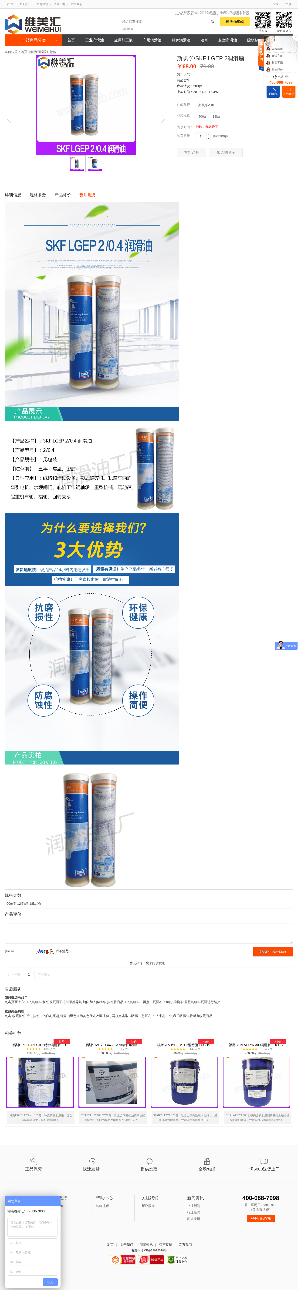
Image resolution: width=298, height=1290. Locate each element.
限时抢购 (49, 52)
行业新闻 (193, 1212)
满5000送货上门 (264, 1169)
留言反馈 (59, 4)
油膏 (204, 40)
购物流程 (102, 1206)
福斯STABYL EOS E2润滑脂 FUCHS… (185, 1082)
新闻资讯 (146, 1245)
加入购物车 (226, 152)
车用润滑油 (152, 40)
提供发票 (149, 1169)
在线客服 (277, 49)
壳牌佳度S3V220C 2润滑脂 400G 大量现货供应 (214, 13)
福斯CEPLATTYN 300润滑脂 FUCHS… (257, 1082)
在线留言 (289, 94)
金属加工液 (123, 40)
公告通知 (42, 4)
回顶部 (273, 94)
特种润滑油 (181, 40)
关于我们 (24, 4)
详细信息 (13, 195)
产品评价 (62, 195)
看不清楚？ (63, 951)
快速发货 (91, 1169)
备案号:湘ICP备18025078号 (149, 1250)
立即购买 (191, 152)
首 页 (10, 4)
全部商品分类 (33, 40)
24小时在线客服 (261, 1218)
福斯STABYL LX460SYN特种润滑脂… (113, 1082)
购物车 (237, 21)
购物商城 (36, 52)
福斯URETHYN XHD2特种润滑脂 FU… (41, 1082)
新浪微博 (148, 1206)
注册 (288, 4)
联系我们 (76, 4)
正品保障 (33, 1169)
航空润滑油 (227, 40)
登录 (276, 4)
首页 (71, 40)
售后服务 (87, 195)
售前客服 (277, 62)
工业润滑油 (94, 40)
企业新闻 (193, 1206)
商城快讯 (193, 1219)
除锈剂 (252, 40)
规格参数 (38, 195)
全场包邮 (206, 1169)
